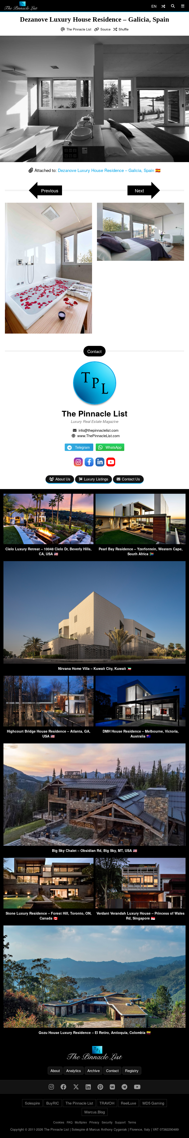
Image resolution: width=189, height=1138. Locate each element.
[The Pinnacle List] (94, 1053)
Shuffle (123, 29)
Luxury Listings (96, 478)
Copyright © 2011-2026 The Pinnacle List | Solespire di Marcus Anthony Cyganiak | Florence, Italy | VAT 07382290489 (94, 1129)
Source (105, 29)
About (55, 1070)
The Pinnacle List (78, 29)
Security (107, 1122)
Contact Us (131, 478)
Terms (132, 1122)
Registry (132, 1070)
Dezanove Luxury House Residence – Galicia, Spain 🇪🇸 (109, 170)
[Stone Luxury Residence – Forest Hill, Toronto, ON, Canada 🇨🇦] (48, 906)
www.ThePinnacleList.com (98, 435)
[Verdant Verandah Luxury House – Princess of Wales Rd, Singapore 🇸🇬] (140, 906)
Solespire (32, 1103)
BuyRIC (52, 1103)
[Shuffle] (163, 6)
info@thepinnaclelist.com (99, 430)
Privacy (94, 1122)
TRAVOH (106, 1103)
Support (120, 1122)
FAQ (69, 1122)
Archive (93, 1070)
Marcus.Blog (94, 1111)
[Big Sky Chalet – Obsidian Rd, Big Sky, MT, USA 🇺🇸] (94, 844)
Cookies (58, 1122)
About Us (62, 478)
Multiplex (81, 1122)
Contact (112, 1070)
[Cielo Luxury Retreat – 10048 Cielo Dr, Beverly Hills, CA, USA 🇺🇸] (48, 542)
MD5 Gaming (153, 1103)
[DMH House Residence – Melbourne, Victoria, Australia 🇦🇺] (140, 724)
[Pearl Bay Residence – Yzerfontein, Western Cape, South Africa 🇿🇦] (140, 542)
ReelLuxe (128, 1103)
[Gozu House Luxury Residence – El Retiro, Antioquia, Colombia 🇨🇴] (94, 1026)
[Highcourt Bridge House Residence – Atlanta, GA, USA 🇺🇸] (48, 724)
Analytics (73, 1070)
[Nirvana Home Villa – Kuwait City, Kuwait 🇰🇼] (94, 662)
